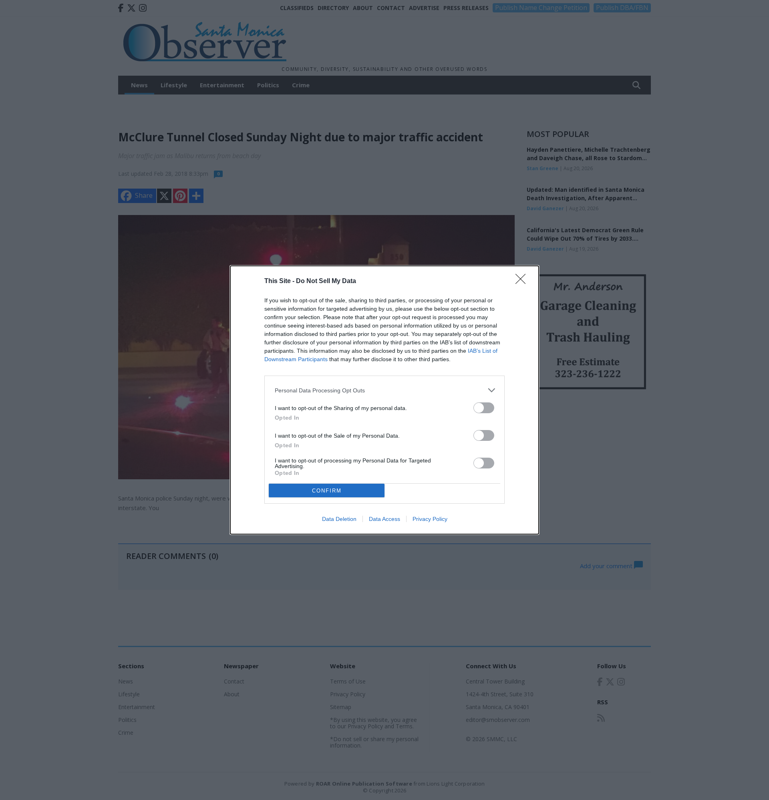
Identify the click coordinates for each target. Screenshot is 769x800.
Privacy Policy (430, 519)
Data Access (384, 519)
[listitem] (384, 390)
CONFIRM (327, 491)
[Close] (523, 281)
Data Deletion (339, 519)
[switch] (483, 407)
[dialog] (384, 400)
